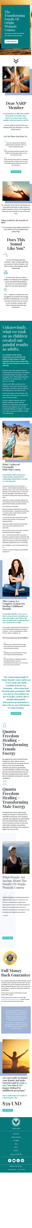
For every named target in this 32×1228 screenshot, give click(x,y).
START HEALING (11, 41)
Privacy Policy (12, 1169)
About (16, 1147)
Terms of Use (21, 1169)
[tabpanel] (16, 907)
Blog (16, 1144)
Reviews (16, 1150)
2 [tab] (5, 933)
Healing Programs (16, 1137)
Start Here (16, 1134)
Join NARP (16, 1140)
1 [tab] (3, 933)
